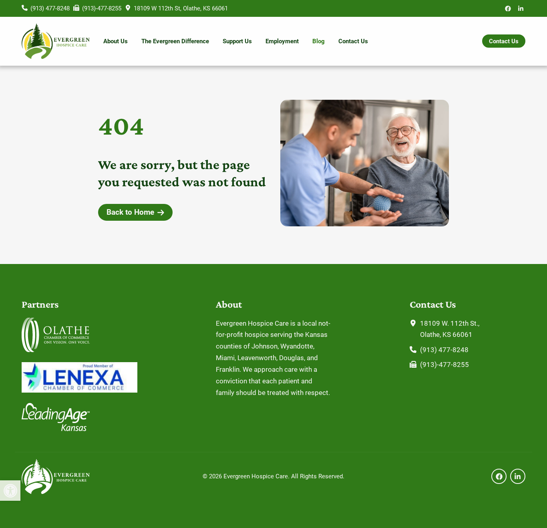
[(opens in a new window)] (508, 8)
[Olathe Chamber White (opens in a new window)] (56, 350)
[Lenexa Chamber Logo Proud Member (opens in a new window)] (79, 390)
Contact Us (353, 41)
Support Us (237, 41)
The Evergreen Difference (175, 41)
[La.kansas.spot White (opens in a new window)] (56, 429)
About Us (115, 41)
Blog (318, 41)
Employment (282, 41)
